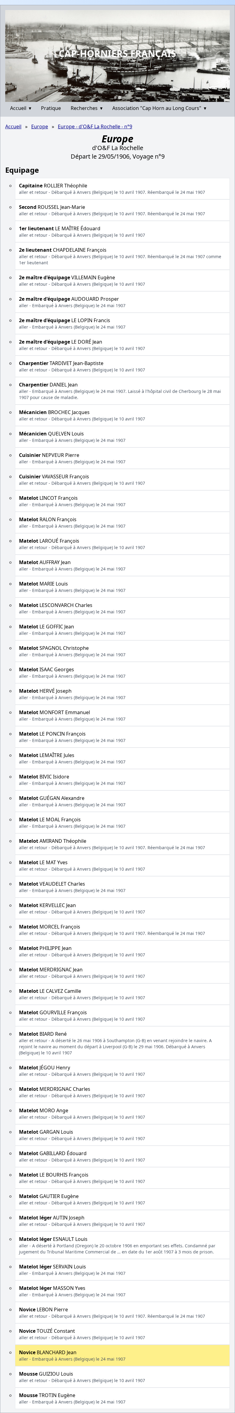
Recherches (87, 108)
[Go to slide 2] (119, 97)
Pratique (51, 108)
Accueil (20, 108)
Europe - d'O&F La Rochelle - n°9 (95, 126)
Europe (39, 126)
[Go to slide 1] (115, 97)
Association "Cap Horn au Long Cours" (159, 108)
